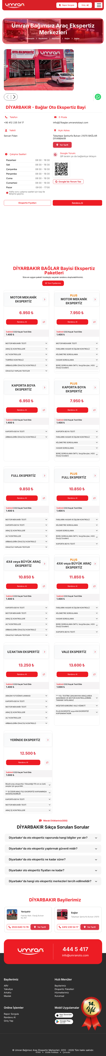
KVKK (38, 1052)
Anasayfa (30, 38)
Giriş (83, 5)
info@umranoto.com (75, 955)
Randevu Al (77, 203)
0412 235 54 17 (70, 927)
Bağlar (67, 38)
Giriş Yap (8, 1020)
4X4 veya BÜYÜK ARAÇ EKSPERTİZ (23, 563)
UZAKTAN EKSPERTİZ (23, 652)
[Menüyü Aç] (98, 5)
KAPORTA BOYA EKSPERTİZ (23, 387)
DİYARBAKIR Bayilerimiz (55, 900)
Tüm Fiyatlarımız (54, 283)
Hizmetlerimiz (62, 992)
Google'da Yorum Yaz (70, 181)
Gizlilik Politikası (51, 1052)
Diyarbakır (56, 38)
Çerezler (66, 1052)
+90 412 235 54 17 (14, 122)
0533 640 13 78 (20, 927)
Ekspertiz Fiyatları (27, 203)
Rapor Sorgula (68, 5)
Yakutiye (8, 989)
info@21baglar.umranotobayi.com (70, 122)
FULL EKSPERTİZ (23, 475)
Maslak (7, 996)
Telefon (13, 117)
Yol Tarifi (63, 145)
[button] (14, 96)
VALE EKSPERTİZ (74, 652)
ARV (6, 985)
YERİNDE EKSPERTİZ (25, 740)
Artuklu (7, 992)
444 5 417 (75, 949)
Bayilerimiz (43, 38)
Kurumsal (59, 996)
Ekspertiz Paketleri (64, 989)
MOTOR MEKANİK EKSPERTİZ (23, 299)
